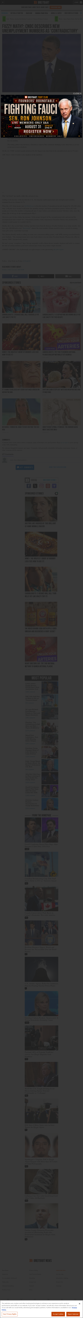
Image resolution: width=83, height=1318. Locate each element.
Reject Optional (73, 1314)
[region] (41, 1309)
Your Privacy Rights (9, 1314)
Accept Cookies (58, 1314)
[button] (41, 659)
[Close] (79, 1303)
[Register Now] (41, 115)
